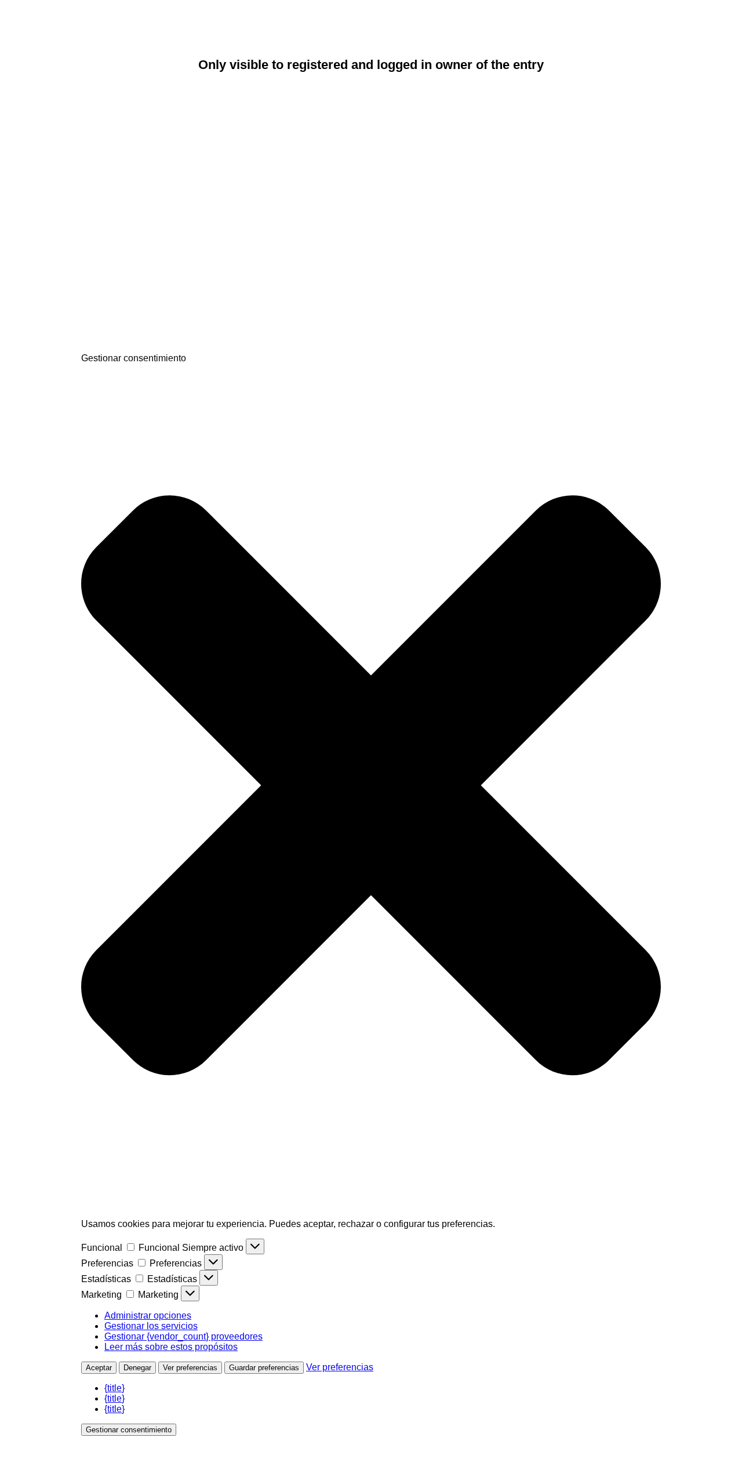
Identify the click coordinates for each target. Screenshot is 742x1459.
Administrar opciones (147, 1315)
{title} (114, 1388)
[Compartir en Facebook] (168, 169)
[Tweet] (168, 258)
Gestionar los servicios (151, 1326)
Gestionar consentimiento (129, 1429)
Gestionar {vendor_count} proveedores (183, 1336)
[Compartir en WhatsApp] (168, 348)
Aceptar (99, 1367)
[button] (371, 787)
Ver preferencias (190, 1367)
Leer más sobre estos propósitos (171, 1347)
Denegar (137, 1367)
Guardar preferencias (264, 1367)
